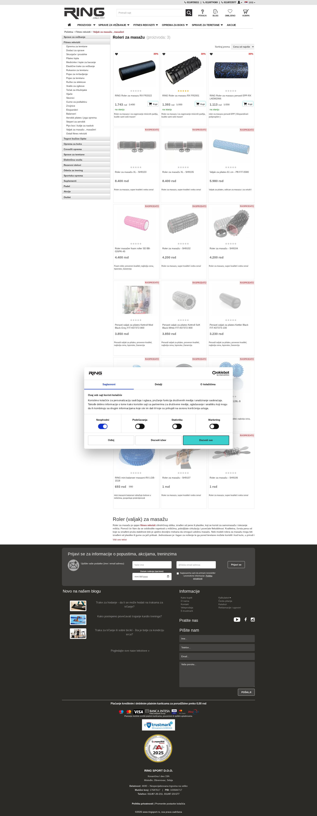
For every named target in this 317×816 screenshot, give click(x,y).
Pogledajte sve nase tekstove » (130, 650)
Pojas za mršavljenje (77, 74)
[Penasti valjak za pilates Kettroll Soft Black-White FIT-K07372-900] (184, 298)
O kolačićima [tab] (207, 384)
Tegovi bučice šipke (75, 138)
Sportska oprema (73, 175)
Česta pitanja (225, 601)
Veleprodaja (187, 607)
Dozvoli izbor (158, 440)
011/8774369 (211, 2)
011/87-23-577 (171, 794)
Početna (68, 32)
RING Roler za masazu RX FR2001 (180, 95)
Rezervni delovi (72, 165)
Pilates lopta (72, 58)
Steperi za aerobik (75, 121)
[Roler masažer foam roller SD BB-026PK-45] (136, 222)
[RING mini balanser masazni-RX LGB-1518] (136, 451)
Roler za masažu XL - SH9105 (178, 172)
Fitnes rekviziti (144, 25)
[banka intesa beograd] (157, 711)
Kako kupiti (186, 597)
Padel (67, 186)
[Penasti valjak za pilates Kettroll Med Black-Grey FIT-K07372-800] (136, 298)
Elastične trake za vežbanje (80, 66)
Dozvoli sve (206, 440)
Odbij (111, 440)
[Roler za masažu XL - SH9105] (184, 145)
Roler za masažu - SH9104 (224, 248)
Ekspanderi (72, 109)
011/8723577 (229, 2)
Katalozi (222, 604)
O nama (185, 601)
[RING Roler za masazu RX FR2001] (184, 69)
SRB (251, 2)
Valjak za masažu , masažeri (81, 129)
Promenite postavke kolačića (170, 803)
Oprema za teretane (76, 46)
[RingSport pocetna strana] (71, 25)
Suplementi (70, 181)
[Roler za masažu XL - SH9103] (136, 145)
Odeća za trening (73, 170)
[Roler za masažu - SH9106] (231, 451)
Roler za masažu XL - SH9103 (130, 172)
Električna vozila (73, 159)
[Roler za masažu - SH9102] (184, 222)
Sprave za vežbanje (112, 25)
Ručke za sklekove (76, 82)
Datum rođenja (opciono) (151, 571)
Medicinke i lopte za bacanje (81, 62)
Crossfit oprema (73, 149)
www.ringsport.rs (151, 812)
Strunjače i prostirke (76, 54)
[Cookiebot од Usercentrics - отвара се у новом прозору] (214, 373)
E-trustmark (187, 611)
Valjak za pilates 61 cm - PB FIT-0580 (229, 172)
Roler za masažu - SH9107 (176, 477)
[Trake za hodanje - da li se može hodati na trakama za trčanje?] (78, 605)
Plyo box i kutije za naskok (80, 125)
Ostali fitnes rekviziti (76, 133)
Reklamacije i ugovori (229, 607)
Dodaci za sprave (75, 50)
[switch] (140, 426)
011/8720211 (192, 2)
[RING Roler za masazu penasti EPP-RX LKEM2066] (231, 69)
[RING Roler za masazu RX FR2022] (136, 69)
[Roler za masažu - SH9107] (184, 451)
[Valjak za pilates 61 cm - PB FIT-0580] (231, 145)
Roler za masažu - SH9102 (176, 248)
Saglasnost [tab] (109, 384)
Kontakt (185, 604)
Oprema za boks (173, 25)
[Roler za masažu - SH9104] (231, 222)
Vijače (69, 94)
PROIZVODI (84, 25)
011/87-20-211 (155, 794)
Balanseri (71, 113)
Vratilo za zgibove (75, 86)
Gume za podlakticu (76, 102)
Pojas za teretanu (75, 78)
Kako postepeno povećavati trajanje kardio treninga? (129, 616)
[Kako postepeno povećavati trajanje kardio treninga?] (78, 619)
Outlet (67, 197)
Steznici (70, 98)
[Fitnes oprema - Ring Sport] (87, 13)
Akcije (231, 25)
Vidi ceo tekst (120, 539)
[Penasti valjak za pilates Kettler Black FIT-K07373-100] (231, 298)
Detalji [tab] (158, 384)
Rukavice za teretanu (77, 70)
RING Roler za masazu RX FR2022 (133, 95)
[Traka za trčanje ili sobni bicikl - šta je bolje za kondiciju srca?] (78, 633)
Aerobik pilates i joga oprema (81, 117)
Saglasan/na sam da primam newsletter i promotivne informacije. (197, 576)
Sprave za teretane (206, 25)
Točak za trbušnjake (76, 90)
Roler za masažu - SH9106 (224, 477)
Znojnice (70, 105)
